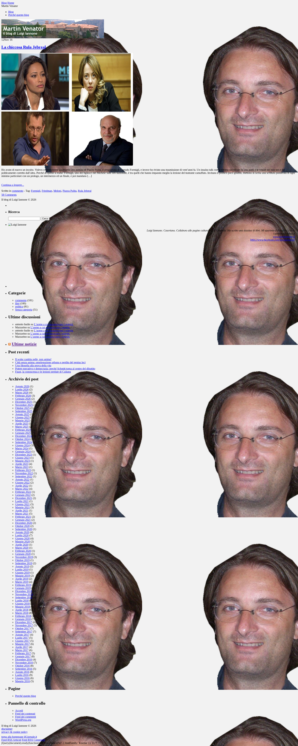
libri (17, 303)
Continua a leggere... (12, 184)
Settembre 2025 (23, 411)
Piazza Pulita (70, 190)
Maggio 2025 (22, 420)
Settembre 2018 (23, 597)
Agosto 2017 (22, 634)
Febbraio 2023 (23, 470)
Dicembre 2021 (23, 498)
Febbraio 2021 (23, 516)
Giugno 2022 (22, 482)
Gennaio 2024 (23, 451)
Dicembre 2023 (23, 454)
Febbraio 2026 (23, 395)
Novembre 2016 (24, 662)
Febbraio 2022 (23, 491)
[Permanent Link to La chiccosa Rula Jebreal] (67, 164)
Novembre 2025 (24, 405)
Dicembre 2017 (23, 622)
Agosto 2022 (22, 479)
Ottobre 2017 (22, 628)
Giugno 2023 (22, 457)
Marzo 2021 (21, 513)
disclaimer (6, 728)
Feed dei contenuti (25, 713)
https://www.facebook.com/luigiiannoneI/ (272, 239)
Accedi (19, 710)
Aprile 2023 (21, 463)
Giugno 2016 (22, 678)
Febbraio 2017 (23, 653)
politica (19, 306)
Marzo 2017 (21, 650)
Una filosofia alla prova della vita (33, 365)
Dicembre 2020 (23, 522)
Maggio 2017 (22, 644)
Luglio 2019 (22, 569)
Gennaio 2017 (23, 656)
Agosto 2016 (22, 671)
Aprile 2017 (21, 647)
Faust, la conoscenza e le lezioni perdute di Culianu (43, 371)
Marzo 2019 (21, 581)
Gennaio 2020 (23, 554)
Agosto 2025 (22, 414)
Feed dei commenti (25, 716)
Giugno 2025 (22, 417)
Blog (11, 11)
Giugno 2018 (22, 603)
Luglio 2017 (22, 637)
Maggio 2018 (22, 606)
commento (17, 190)
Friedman (47, 190)
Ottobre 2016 (22, 665)
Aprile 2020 (21, 544)
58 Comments (9, 194)
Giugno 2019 (22, 572)
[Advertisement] (34, 265)
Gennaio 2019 (23, 588)
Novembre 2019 (24, 557)
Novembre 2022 (24, 473)
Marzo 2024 (21, 448)
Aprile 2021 (21, 510)
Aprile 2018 (21, 609)
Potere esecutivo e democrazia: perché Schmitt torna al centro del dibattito (55, 368)
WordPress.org (23, 719)
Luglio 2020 (22, 535)
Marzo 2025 (21, 426)
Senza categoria (23, 309)
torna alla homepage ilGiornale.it (19, 736)
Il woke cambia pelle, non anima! (33, 359)
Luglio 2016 (22, 675)
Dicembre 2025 (23, 401)
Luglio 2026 (22, 389)
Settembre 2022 (23, 476)
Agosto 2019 (22, 566)
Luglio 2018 (22, 600)
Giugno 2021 (22, 504)
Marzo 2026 (21, 392)
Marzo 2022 (21, 488)
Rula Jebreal (84, 190)
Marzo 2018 (21, 612)
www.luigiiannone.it (284, 236)
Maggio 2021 (22, 507)
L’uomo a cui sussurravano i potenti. (53, 324)
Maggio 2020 (22, 541)
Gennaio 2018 (23, 619)
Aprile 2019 (21, 578)
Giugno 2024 (22, 445)
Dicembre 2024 (23, 436)
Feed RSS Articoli (11, 739)
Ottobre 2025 (22, 408)
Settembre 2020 (23, 529)
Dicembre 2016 (23, 659)
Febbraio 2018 (23, 616)
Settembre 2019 (23, 563)
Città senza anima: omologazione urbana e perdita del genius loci (50, 362)
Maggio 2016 (22, 681)
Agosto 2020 (22, 532)
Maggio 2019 (22, 575)
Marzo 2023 (21, 467)
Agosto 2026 (22, 386)
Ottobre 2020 (22, 526)
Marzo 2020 (21, 547)
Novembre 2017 (24, 625)
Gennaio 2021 (23, 519)
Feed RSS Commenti (33, 739)
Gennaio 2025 (23, 432)
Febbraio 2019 (23, 585)
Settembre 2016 (23, 668)
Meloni (57, 190)
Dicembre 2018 (23, 591)
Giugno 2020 (22, 538)
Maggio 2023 (22, 460)
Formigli (35, 190)
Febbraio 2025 (23, 429)
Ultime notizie (24, 344)
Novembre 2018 (24, 594)
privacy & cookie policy (14, 731)
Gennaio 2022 (23, 495)
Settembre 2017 (23, 631)
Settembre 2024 (23, 442)
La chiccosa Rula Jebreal (23, 47)
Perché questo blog (18, 14)
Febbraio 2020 (23, 550)
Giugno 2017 (22, 640)
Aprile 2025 (21, 423)
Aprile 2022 (21, 485)
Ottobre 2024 (22, 439)
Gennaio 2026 (23, 398)
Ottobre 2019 (22, 560)
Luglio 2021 (22, 501)
